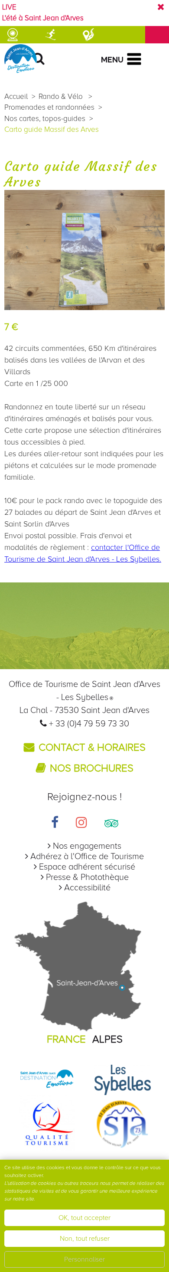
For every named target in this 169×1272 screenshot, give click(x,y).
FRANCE (66, 1039)
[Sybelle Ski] (122, 1079)
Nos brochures (91, 768)
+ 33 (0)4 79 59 (78, 724)
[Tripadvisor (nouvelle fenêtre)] (111, 823)
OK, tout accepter (84, 1217)
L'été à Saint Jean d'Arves (43, 18)
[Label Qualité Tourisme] (47, 1123)
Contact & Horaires (92, 747)
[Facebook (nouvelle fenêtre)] (54, 823)
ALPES (107, 1039)
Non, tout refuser (85, 1238)
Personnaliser (84, 1259)
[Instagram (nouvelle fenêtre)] (81, 823)
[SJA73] (122, 1123)
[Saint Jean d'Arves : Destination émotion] (47, 1079)
